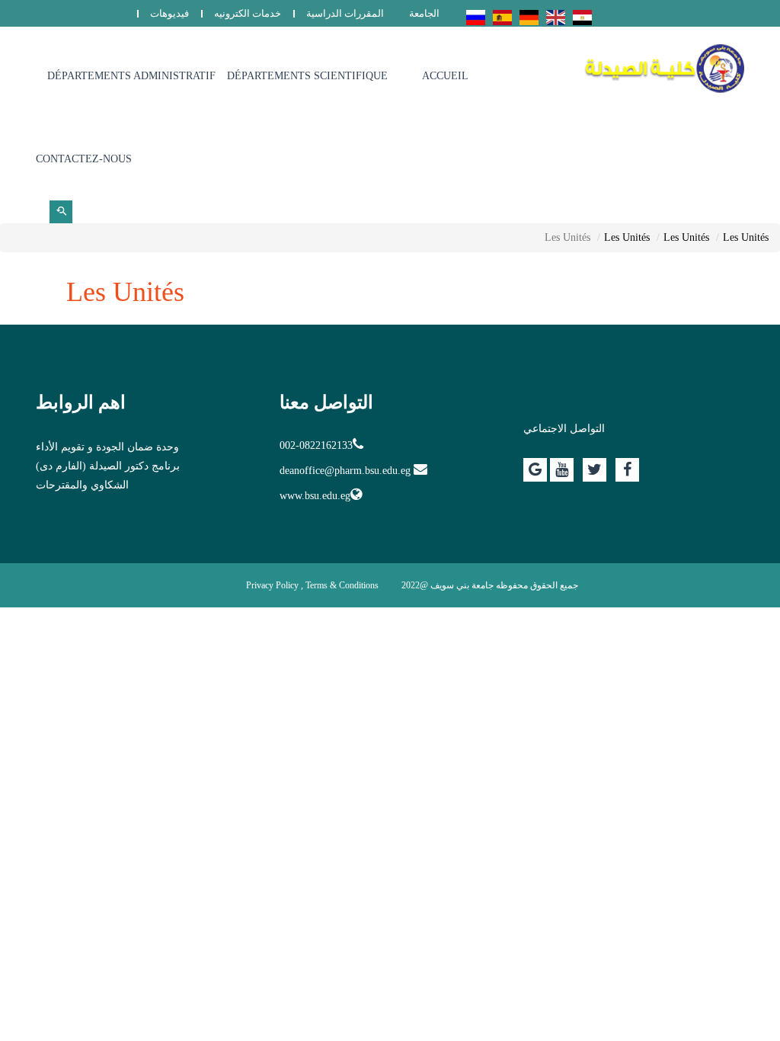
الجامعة (424, 13)
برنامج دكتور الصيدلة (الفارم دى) (108, 466)
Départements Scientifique (307, 76)
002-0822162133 (316, 445)
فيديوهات (169, 13)
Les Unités (746, 237)
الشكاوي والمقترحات (82, 485)
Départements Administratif (131, 76)
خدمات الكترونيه (247, 13)
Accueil (445, 76)
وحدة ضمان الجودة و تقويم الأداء (107, 447)
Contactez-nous (84, 159)
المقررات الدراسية (345, 13)
